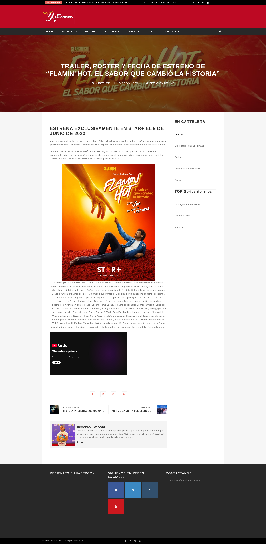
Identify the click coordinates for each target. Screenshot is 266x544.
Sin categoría (53, 2)
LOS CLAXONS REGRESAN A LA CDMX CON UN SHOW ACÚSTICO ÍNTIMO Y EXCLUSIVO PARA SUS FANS (96, 2)
